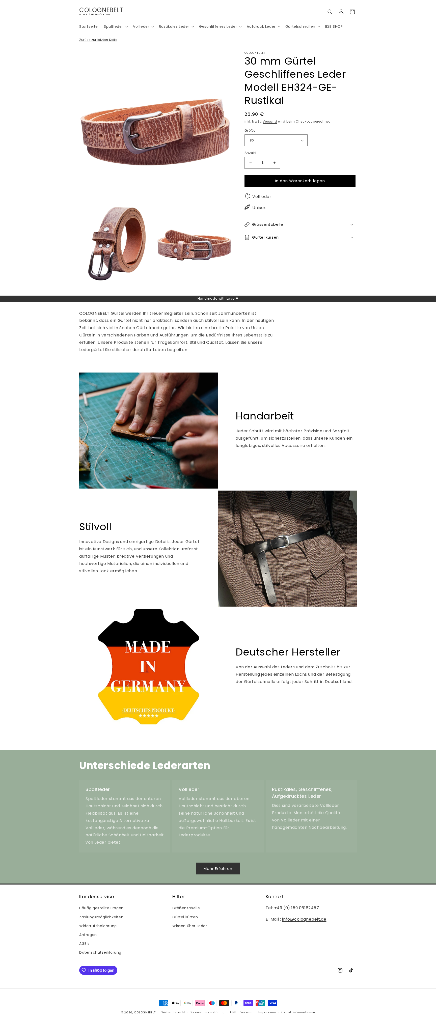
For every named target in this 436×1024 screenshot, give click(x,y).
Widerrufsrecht (173, 1012)
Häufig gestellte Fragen (101, 908)
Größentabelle (186, 908)
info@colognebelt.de (304, 919)
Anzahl (250, 152)
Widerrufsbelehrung (98, 925)
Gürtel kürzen (185, 917)
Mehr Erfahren (218, 868)
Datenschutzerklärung (100, 952)
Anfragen (88, 934)
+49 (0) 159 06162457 (296, 908)
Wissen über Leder (189, 925)
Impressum (267, 1012)
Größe (250, 130)
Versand (270, 121)
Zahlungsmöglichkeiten (101, 917)
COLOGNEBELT (145, 1012)
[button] (115, 26)
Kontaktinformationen (298, 1012)
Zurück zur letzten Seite (98, 40)
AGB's (84, 943)
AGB (233, 1012)
